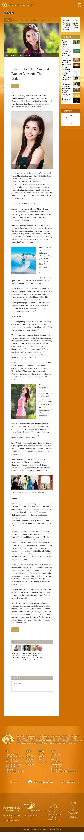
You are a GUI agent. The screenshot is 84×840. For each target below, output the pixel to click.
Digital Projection (56, 764)
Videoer (28, 751)
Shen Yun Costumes (57, 762)
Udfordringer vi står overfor (14, 764)
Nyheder (15, 20)
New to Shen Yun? (12, 754)
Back (8, 20)
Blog (65, 118)
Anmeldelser (30, 762)
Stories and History (57, 769)
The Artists (29, 759)
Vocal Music (55, 759)
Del (15, 86)
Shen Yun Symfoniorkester (14, 757)
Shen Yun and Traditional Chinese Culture (64, 771)
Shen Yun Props (56, 766)
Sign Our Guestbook (68, 782)
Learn (53, 751)
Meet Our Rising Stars (75, 25)
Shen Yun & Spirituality (13, 766)
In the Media (30, 764)
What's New (42, 754)
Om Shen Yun (30, 757)
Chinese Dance (56, 754)
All (65, 115)
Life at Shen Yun (11, 759)
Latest (28, 754)
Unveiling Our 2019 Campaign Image (66, 26)
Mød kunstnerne (11, 769)
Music (53, 757)
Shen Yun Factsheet (12, 762)
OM (7, 751)
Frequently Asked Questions (15, 771)
